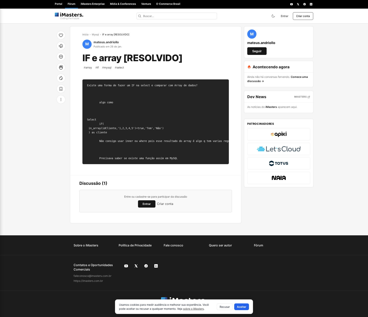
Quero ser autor (220, 245)
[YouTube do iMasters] (126, 266)
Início (85, 34)
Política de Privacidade (135, 245)
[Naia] (278, 178)
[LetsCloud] (278, 149)
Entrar (284, 16)
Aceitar (241, 306)
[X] (298, 4)
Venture (146, 3)
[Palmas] (61, 67)
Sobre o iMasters (86, 245)
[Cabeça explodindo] (61, 56)
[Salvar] (61, 89)
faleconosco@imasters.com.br (92, 275)
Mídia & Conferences (123, 3)
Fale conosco (173, 245)
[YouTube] (291, 4)
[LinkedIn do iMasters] (156, 266)
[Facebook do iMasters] (146, 266)
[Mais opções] (61, 99)
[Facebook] (304, 4)
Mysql (95, 34)
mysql (106, 67)
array (88, 67)
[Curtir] (61, 35)
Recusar (225, 306)
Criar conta (303, 16)
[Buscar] (139, 16)
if (97, 67)
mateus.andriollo (106, 42)
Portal (58, 3)
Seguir (257, 51)
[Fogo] (61, 78)
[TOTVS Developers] (278, 163)
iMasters (300, 96)
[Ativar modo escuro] (273, 16)
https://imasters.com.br (88, 280)
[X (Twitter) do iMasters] (136, 266)
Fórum (71, 3)
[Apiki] (278, 134)
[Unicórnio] (61, 46)
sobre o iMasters (193, 308)
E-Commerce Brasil (168, 3)
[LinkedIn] (311, 4)
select (119, 67)
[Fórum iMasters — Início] (69, 16)
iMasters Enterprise (93, 3)
